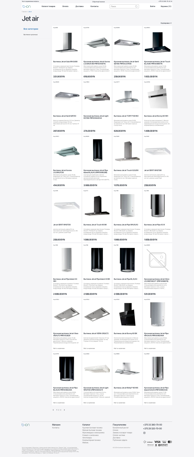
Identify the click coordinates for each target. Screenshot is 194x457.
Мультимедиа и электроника (93, 432)
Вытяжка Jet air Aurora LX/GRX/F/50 (62, 171)
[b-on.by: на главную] (26, 6)
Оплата (65, 6)
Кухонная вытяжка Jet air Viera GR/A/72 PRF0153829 (65, 334)
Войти (152, 6)
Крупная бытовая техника (92, 428)
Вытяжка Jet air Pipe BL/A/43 (125, 279)
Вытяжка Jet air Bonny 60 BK (125, 333)
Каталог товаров (48, 6)
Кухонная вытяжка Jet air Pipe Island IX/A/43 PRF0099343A (156, 389)
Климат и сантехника (90, 435)
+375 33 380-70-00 (152, 424)
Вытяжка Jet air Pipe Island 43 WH (65, 280)
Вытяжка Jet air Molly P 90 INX (126, 388)
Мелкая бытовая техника (92, 430)
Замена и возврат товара (122, 432)
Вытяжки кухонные (31, 34)
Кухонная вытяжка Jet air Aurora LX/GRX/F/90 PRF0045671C (97, 63)
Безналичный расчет (120, 428)
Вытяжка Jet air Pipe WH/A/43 (126, 225)
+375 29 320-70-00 (152, 428)
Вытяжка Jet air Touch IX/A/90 (126, 170)
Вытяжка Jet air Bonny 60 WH (156, 116)
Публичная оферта (120, 440)
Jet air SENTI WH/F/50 (62, 225)
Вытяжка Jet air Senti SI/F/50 (64, 116)
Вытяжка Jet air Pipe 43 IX (154, 225)
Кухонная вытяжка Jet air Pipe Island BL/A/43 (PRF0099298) (96, 171)
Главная (24, 11)
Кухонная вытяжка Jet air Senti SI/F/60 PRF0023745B (126, 63)
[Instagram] (144, 433)
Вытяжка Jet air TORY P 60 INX (126, 116)
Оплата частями (119, 435)
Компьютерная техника (91, 440)
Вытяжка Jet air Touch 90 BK (95, 225)
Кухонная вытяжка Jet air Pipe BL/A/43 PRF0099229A (65, 389)
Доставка (79, 6)
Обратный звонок (98, 2)
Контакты (94, 6)
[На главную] (25, 424)
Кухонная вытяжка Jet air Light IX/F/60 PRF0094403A (96, 117)
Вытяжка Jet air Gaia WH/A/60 (65, 62)
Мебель (85, 442)
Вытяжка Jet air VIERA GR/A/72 (96, 333)
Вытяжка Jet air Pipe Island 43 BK (97, 279)
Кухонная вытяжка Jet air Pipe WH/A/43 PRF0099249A (156, 334)
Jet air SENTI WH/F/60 (153, 170)
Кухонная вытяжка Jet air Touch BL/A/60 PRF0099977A (157, 63)
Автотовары (87, 437)
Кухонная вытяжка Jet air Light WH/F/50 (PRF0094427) (96, 389)
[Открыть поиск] (136, 6)
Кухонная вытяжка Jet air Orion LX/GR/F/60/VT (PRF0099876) (156, 280)
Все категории (31, 29)
